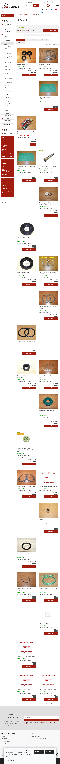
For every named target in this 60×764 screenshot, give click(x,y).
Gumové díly (8, 69)
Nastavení (10, 760)
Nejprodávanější (42, 40)
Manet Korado (8, 133)
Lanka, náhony (8, 92)
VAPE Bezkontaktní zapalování (6, 170)
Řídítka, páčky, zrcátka (8, 79)
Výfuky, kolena (8, 53)
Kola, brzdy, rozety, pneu (8, 47)
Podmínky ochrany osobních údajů (9, 745)
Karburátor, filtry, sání (8, 88)
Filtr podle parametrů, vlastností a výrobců (37, 35)
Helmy (4, 196)
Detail (33, 144)
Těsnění (7, 94)
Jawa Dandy (7, 127)
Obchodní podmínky (6, 741)
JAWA (3, 15)
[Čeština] (52, 9)
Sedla (6, 66)
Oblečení (5, 188)
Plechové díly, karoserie (8, 63)
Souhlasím (49, 752)
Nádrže (7, 76)
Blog (32, 733)
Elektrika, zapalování (7, 72)
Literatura (7, 107)
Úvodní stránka (3, 11)
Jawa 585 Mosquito (6, 130)
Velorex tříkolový (5, 146)
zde (7, 756)
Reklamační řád (5, 743)
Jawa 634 (6, 36)
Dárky (4, 185)
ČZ (3, 137)
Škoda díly (5, 166)
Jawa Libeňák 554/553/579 (8, 121)
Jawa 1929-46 (7, 18)
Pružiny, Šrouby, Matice (9, 104)
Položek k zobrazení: (50, 30)
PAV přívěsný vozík (6, 150)
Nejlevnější (30, 40)
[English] (42, 12)
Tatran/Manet (6, 153)
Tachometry (8, 85)
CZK (42, 9)
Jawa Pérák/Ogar (7, 21)
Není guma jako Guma (36, 736)
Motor (6, 50)
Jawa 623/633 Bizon (7, 43)
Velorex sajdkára (5, 141)
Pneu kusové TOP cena (7, 192)
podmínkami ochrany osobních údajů (39, 723)
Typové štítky (8, 97)
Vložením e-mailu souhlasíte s (39, 723)
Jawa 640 (6, 118)
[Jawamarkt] (11, 6)
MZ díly (4, 163)
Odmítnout (38, 752)
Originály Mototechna (8, 100)
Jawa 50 (6, 34)
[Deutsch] (56, 9)
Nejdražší (20, 40)
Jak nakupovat (34, 11)
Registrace (56, 2)
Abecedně (20, 42)
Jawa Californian (7, 40)
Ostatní (7, 113)
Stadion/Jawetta (7, 157)
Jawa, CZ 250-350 (7, 28)
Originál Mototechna (6, 175)
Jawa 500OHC (7, 31)
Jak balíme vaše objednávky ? (38, 738)
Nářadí (6, 110)
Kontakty (4, 736)
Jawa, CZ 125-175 (7, 25)
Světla (6, 60)
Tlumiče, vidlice (8, 82)
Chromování (11, 11)
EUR (46, 9)
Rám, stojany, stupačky (8, 56)
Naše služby (22, 11)
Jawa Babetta (8, 124)
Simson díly (5, 160)
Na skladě (21, 27)
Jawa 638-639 (7, 115)
